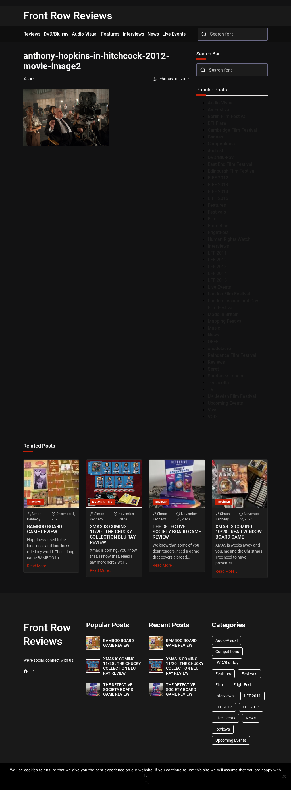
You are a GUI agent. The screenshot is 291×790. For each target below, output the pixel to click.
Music (214, 328)
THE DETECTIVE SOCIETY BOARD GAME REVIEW (177, 532)
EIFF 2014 (218, 191)
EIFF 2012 (218, 178)
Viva (212, 410)
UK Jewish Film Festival (232, 396)
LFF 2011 (217, 253)
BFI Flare (217, 123)
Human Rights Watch (229, 239)
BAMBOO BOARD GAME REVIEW (44, 529)
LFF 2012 (217, 259)
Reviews (216, 362)
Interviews (218, 246)
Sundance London (226, 376)
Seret (213, 369)
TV (210, 389)
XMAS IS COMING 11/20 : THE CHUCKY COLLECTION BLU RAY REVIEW (113, 534)
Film (212, 219)
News (213, 335)
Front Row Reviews (67, 16)
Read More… (38, 566)
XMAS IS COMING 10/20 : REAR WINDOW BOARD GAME (238, 532)
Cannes (215, 137)
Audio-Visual (221, 103)
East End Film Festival (230, 164)
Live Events (219, 287)
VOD (212, 416)
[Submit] (204, 34)
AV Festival (219, 109)
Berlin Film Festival (227, 116)
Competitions (221, 143)
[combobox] (233, 34)
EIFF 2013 (218, 184)
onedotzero (219, 348)
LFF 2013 (217, 266)
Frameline (218, 225)
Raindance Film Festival (232, 355)
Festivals (217, 212)
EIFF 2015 (218, 198)
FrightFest (218, 232)
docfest (215, 150)
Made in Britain (223, 314)
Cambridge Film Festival (232, 130)
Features (217, 205)
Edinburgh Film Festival (231, 171)
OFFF (213, 341)
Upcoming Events (225, 403)
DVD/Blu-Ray (221, 157)
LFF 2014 (217, 273)
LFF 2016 (217, 280)
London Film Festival (229, 294)
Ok (147, 783)
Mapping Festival (225, 321)
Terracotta (218, 382)
